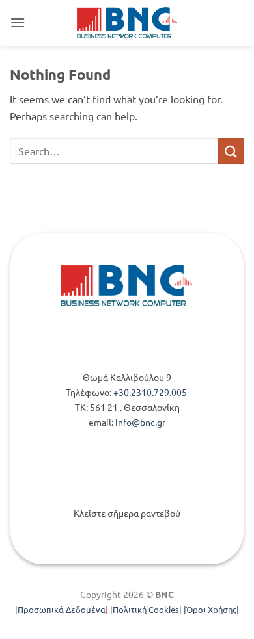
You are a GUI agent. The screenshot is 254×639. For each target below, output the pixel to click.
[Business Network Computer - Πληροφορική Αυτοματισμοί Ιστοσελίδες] (127, 23)
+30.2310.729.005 (151, 392)
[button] (17, 22)
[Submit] (231, 151)
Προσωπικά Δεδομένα (62, 609)
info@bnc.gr (140, 422)
